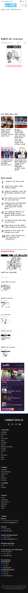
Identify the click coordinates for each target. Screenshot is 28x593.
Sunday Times (4, 438)
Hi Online (3, 451)
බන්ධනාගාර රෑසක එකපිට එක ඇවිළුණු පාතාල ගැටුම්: (14, 231)
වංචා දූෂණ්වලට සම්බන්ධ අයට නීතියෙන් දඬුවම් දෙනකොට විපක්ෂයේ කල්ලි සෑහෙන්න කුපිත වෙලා (14, 214)
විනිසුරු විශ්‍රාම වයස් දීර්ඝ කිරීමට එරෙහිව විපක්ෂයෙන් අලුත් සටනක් (15, 226)
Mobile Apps (4, 504)
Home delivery (4, 500)
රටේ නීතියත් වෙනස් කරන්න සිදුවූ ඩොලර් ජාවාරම (15, 221)
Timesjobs (3, 487)
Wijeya (2, 457)
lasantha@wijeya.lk (8, 575)
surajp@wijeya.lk (7, 567)
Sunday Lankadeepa (6, 472)
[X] (12, 424)
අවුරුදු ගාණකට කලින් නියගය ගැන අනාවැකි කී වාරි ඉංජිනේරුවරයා (15, 237)
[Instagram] (16, 424)
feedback (3, 506)
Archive (3, 508)
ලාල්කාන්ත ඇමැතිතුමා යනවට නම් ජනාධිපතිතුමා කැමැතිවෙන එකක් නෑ (15, 193)
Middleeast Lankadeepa (6, 446)
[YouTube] (19, 424)
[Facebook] (8, 424)
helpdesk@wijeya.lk (7, 531)
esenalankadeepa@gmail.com (10, 522)
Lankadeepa (4, 432)
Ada (2, 436)
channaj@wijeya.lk (7, 555)
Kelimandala (4, 455)
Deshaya (3, 444)
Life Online (3, 449)
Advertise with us (5, 502)
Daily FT (3, 440)
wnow (2, 459)
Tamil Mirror (4, 442)
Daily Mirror (4, 434)
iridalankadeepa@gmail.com (10, 539)
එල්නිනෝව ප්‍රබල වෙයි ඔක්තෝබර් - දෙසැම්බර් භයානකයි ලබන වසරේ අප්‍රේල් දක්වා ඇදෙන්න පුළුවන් (15, 205)
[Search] (21, 5)
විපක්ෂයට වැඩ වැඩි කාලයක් (15, 181)
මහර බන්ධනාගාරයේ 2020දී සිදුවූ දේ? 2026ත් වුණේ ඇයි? (15, 199)
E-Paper (3, 497)
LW (1, 453)
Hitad (2, 485)
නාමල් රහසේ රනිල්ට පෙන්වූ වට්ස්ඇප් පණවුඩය (13, 187)
